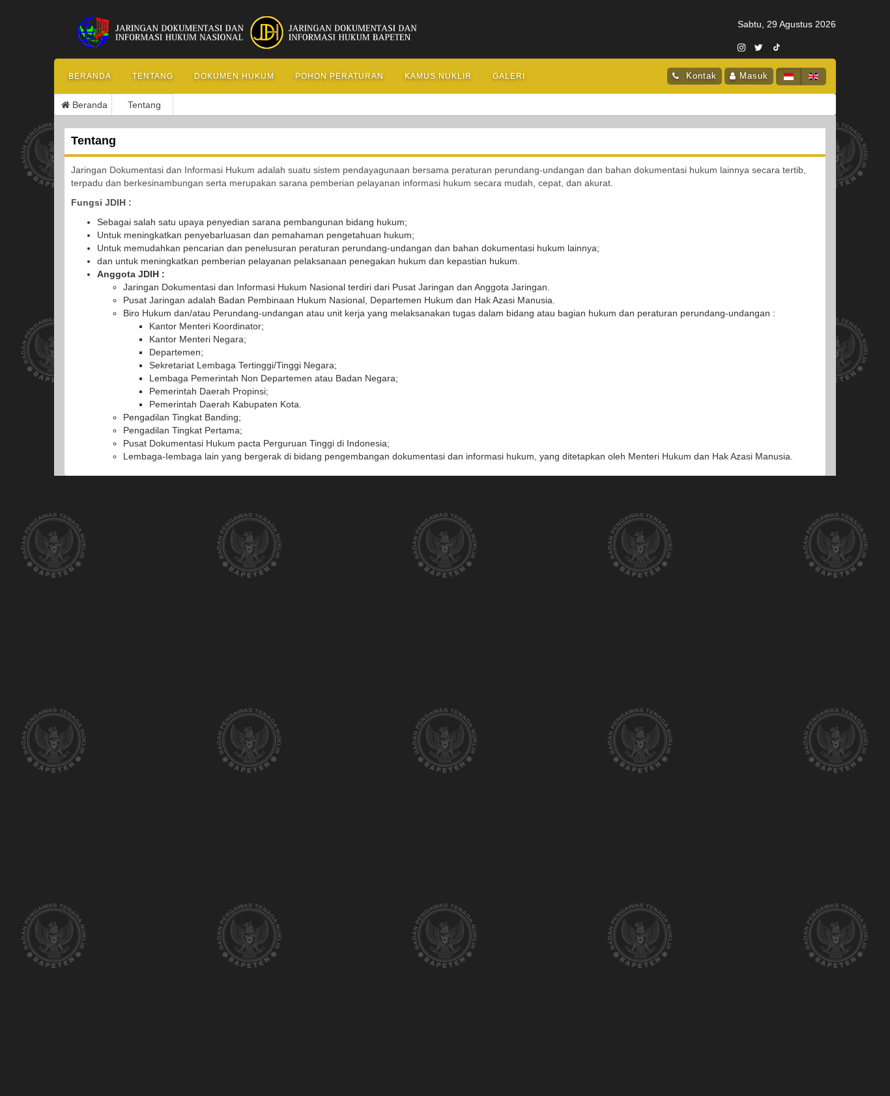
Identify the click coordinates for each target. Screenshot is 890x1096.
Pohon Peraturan (339, 76)
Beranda (89, 76)
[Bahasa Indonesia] (788, 76)
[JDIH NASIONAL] (164, 23)
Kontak (700, 76)
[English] (813, 76)
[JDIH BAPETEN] (349, 23)
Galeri (509, 76)
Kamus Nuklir (438, 76)
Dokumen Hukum (234, 76)
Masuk (753, 76)
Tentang (152, 76)
